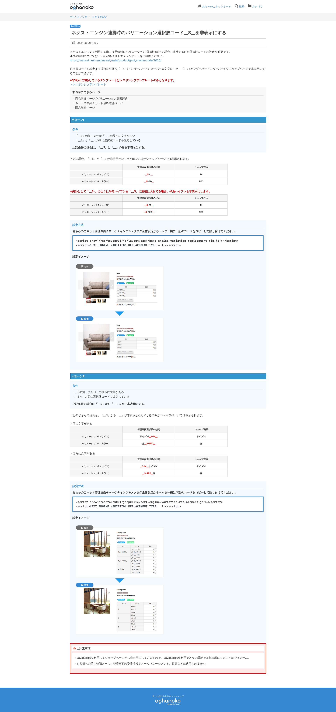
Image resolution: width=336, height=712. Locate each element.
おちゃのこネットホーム (216, 6)
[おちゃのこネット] (168, 701)
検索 (241, 6)
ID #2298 (75, 26)
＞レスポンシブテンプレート (88, 84)
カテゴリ (257, 6)
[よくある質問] (86, 6)
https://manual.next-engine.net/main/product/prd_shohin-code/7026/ (116, 60)
